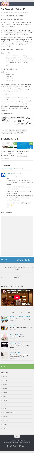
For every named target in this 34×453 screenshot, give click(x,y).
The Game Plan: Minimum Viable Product (21, 327)
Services (5, 420)
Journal (5, 400)
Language (18, 130)
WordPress (13, 442)
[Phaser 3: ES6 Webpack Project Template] (4, 319)
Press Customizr (26, 442)
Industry (21, 316)
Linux (4, 404)
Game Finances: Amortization (18, 336)
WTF (18, 133)
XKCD (10, 114)
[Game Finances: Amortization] (4, 337)
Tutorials (27, 316)
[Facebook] (15, 260)
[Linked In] (23, 260)
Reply (8, 207)
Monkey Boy (9, 173)
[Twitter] (18, 260)
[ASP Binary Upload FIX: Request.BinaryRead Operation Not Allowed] (9, 145)
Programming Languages (7, 133)
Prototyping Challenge (9, 412)
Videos (5, 428)
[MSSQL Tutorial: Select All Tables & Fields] (25, 145)
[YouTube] (29, 260)
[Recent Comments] (21, 312)
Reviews (5, 416)
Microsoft (24, 130)
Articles (12, 316)
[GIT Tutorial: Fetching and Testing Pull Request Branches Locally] (4, 355)
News (4, 408)
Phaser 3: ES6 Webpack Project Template (21, 319)
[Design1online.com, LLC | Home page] (6, 4)
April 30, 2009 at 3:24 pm (20, 173)
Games (16, 316)
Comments (8, 169)
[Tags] (29, 312)
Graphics (5, 388)
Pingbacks (19, 169)
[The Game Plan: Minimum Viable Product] (4, 328)
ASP (10, 130)
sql (15, 133)
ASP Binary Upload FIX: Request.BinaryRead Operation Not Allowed (7, 153)
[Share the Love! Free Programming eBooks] (4, 345)
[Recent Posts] (5, 312)
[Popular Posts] (13, 312)
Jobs (4, 396)
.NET (7, 130)
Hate (14, 130)
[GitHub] (26, 260)
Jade (4, 12)
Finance (17, 334)
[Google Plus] (20, 260)
